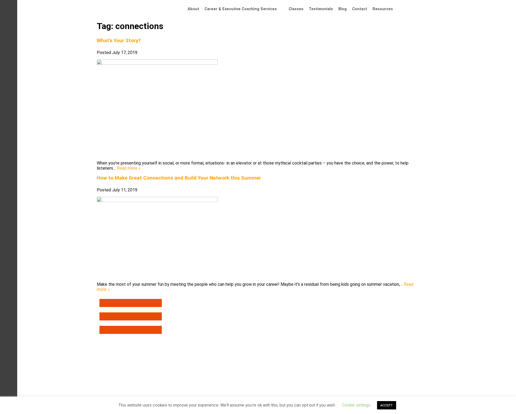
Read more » (129, 168)
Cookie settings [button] (356, 405)
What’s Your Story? (119, 41)
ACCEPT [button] (386, 405)
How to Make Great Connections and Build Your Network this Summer (179, 178)
